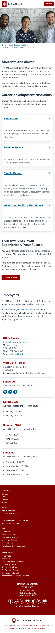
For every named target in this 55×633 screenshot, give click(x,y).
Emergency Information (11, 573)
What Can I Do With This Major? (23, 205)
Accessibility (9, 625)
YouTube (44, 601)
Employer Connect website (22, 309)
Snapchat (33, 601)
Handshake (11, 118)
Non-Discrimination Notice (13, 562)
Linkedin (5, 392)
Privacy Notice (44, 625)
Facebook (15, 392)
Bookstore (6, 559)
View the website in (27, 606)
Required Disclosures (10, 567)
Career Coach (11, 277)
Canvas (5, 494)
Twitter (38, 601)
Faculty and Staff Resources (13, 546)
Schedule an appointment (15, 342)
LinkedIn (27, 601)
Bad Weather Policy (10, 570)
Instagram (10, 392)
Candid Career (13, 173)
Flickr (16, 601)
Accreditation (7, 543)
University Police (9, 564)
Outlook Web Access (10, 513)
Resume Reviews (14, 147)
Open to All (33, 625)
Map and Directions (10, 537)
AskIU (4, 502)
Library (5, 500)
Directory (6, 532)
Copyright (12, 628)
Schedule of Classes (10, 534)
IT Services (6, 556)
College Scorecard (21, 625)
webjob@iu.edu (16, 354)
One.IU (4, 497)
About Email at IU (9, 511)
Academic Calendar (10, 540)
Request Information (10, 523)
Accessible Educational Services (15, 576)
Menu (49, 3)
